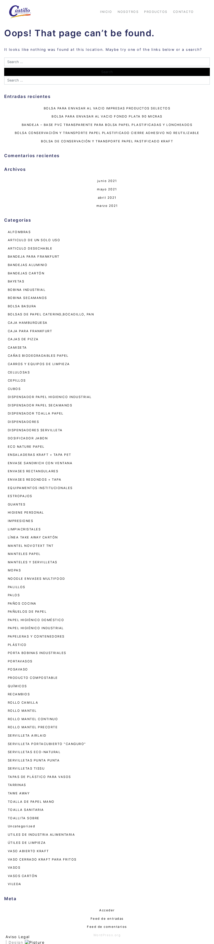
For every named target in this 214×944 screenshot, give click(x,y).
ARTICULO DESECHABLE (30, 248)
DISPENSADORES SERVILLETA (35, 430)
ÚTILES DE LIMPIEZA (27, 843)
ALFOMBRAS (19, 232)
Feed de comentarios (107, 927)
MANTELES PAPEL (24, 554)
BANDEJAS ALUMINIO (28, 265)
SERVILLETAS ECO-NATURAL (34, 752)
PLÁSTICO (17, 645)
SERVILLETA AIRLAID (27, 735)
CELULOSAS (19, 372)
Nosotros (128, 12)
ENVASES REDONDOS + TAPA (35, 479)
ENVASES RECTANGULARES (33, 471)
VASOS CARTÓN (22, 876)
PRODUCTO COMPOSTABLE (33, 678)
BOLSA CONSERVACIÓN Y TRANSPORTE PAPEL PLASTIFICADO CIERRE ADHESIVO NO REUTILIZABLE (107, 133)
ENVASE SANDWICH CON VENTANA (40, 463)
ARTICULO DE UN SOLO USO (34, 240)
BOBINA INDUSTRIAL (27, 290)
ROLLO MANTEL (22, 711)
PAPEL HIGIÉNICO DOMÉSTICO (36, 620)
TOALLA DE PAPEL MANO (31, 802)
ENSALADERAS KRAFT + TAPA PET (39, 455)
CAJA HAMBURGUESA (28, 323)
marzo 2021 (107, 206)
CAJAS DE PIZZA (23, 339)
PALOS (14, 595)
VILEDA (14, 884)
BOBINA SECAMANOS (27, 298)
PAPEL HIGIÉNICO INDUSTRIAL (36, 628)
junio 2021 (107, 181)
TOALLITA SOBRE (24, 818)
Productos (155, 12)
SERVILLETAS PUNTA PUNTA (34, 760)
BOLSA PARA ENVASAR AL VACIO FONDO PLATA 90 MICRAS (107, 116)
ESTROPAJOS (20, 496)
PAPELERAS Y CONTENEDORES (36, 636)
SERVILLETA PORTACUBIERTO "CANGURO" (47, 744)
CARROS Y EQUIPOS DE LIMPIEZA (39, 364)
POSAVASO (18, 669)
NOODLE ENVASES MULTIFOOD (36, 579)
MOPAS (14, 570)
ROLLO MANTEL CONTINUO (33, 719)
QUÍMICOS (17, 686)
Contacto (183, 12)
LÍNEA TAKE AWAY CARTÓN (33, 537)
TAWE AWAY (19, 793)
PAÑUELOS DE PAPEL (27, 612)
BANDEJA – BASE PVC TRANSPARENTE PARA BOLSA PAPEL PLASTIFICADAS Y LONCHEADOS (107, 125)
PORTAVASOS (20, 661)
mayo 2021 (107, 189)
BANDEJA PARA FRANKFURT (34, 256)
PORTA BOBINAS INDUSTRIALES (37, 653)
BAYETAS (16, 281)
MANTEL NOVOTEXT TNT (31, 546)
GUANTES (17, 504)
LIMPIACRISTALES (24, 529)
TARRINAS (17, 785)
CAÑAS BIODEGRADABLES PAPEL (38, 356)
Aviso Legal (18, 937)
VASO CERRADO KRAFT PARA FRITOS (42, 859)
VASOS (14, 867)
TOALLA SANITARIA (26, 810)
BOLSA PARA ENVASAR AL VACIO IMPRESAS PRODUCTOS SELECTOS (107, 108)
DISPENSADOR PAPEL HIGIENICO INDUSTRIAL (50, 397)
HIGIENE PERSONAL (26, 512)
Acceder (107, 910)
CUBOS (14, 389)
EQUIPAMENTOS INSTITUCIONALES (40, 488)
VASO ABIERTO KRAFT (28, 851)
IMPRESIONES (20, 521)
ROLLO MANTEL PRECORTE (33, 727)
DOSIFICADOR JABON (28, 438)
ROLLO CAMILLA (23, 703)
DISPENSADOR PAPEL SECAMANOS (40, 405)
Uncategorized (21, 826)
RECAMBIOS (19, 694)
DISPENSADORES (23, 422)
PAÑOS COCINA (22, 603)
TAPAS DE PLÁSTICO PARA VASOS (39, 777)
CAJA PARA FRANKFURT (30, 331)
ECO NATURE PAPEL (26, 447)
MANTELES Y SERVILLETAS (32, 562)
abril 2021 (107, 198)
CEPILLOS (17, 380)
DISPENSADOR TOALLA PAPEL (36, 413)
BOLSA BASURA (22, 306)
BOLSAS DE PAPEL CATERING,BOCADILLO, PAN (51, 314)
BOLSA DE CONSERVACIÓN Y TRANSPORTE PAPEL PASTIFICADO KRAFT (107, 141)
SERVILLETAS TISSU (26, 768)
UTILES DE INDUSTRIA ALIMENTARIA (41, 835)
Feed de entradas (107, 919)
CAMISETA (17, 347)
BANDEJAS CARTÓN (26, 273)
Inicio (106, 12)
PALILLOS (16, 587)
